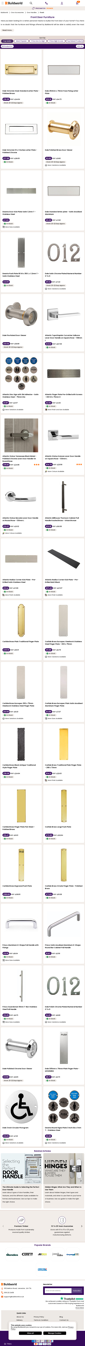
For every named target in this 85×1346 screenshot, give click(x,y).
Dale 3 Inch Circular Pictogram (15, 1128)
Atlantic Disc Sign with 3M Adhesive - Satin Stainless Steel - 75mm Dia (20, 395)
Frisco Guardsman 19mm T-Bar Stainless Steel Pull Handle (19, 1008)
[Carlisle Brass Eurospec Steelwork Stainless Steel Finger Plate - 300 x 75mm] (64, 620)
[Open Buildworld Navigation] (2, 3)
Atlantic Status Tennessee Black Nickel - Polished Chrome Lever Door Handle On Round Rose (19, 458)
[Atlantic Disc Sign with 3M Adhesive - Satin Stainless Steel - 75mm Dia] (21, 373)
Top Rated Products (75, 41)
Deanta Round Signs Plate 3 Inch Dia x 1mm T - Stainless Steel (63, 1129)
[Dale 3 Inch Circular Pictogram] (21, 1107)
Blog (61, 1317)
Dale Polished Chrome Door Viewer (17, 1068)
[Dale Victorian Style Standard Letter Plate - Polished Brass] (21, 70)
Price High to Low (56, 41)
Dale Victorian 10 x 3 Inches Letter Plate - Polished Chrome (19, 151)
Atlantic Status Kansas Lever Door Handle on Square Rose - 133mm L (62, 457)
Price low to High (38, 41)
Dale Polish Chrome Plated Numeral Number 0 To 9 (63, 1008)
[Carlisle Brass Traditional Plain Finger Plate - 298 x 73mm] (64, 744)
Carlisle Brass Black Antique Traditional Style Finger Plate (19, 766)
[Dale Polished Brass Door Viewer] (64, 129)
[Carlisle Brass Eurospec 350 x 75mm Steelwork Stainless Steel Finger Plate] (21, 682)
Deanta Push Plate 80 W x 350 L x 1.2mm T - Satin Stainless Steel (20, 274)
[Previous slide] (4, 1181)
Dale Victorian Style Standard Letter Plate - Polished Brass (20, 92)
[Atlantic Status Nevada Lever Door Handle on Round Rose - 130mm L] (21, 497)
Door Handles (32, 12)
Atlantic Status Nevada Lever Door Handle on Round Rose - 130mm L (20, 519)
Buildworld (4, 12)
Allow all (30, 1333)
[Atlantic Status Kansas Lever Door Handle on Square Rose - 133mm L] (64, 435)
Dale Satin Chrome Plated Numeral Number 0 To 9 (63, 274)
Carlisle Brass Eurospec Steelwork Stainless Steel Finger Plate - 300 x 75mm (63, 642)
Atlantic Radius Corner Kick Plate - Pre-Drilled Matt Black (61, 581)
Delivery (19, 1320)
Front (42, 12)
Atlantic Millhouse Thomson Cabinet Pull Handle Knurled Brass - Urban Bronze (62, 519)
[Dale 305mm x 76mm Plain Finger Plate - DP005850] (64, 1048)
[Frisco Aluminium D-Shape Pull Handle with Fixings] (21, 924)
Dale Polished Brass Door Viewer (58, 150)
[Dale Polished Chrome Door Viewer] (21, 1048)
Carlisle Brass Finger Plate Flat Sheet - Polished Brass (18, 828)
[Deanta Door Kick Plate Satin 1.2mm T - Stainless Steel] (21, 191)
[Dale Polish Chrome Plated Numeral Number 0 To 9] (64, 986)
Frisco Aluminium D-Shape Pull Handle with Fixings (20, 946)
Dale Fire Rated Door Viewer (14, 335)
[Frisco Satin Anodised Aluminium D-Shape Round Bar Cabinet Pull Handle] (64, 924)
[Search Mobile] (31, 3)
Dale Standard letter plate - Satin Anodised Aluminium (63, 213)
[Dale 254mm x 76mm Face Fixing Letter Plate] (64, 70)
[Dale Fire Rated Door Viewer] (21, 314)
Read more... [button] (7, 30)
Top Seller (7, 41)
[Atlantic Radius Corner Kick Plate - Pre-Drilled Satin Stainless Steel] (21, 559)
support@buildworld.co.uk (14, 1297)
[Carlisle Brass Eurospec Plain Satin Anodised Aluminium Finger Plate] (64, 682)
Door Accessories (17, 12)
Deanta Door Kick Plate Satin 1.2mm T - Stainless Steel (19, 213)
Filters (9, 1344)
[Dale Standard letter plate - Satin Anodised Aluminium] (64, 191)
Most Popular (21, 41)
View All (80, 46)
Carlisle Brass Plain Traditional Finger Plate (20, 641)
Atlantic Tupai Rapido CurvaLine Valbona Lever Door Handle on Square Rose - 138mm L (63, 338)
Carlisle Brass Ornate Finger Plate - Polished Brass (63, 887)
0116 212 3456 (9, 1292)
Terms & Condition (41, 1320)
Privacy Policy (39, 1317)
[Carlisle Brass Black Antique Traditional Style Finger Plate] (21, 744)
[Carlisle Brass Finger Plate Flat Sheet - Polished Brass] (21, 806)
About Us (20, 1317)
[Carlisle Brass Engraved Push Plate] (21, 865)
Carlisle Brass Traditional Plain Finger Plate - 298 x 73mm (63, 766)
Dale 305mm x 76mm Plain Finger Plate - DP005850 (62, 1069)
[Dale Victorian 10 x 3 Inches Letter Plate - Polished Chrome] (21, 129)
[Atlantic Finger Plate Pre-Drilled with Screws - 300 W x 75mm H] (64, 373)
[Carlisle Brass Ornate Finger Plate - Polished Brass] (64, 865)
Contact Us (64, 1320)
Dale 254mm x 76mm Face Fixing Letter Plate (61, 92)
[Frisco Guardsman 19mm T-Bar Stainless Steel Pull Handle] (21, 986)
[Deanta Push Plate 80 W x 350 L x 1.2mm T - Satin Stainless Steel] (21, 253)
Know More (80, 1308)
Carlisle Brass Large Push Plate (58, 827)
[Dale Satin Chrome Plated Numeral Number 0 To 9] (64, 253)
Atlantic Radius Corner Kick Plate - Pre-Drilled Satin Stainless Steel (19, 581)
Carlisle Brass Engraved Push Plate (17, 886)
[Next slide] (81, 1181)
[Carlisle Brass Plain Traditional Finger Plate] (21, 620)
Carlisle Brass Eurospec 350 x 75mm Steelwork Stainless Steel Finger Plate (18, 704)
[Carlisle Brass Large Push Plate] (64, 806)
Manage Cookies (54, 1333)
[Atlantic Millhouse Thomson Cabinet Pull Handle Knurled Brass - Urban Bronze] (64, 497)
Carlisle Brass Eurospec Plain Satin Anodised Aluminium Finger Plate (64, 704)
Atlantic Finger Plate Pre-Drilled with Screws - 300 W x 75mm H (63, 395)
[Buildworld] (13, 3)
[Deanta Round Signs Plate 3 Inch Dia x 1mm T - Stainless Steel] (64, 1107)
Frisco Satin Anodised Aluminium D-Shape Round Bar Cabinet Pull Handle (63, 946)
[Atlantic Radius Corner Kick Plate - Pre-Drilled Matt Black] (64, 559)
